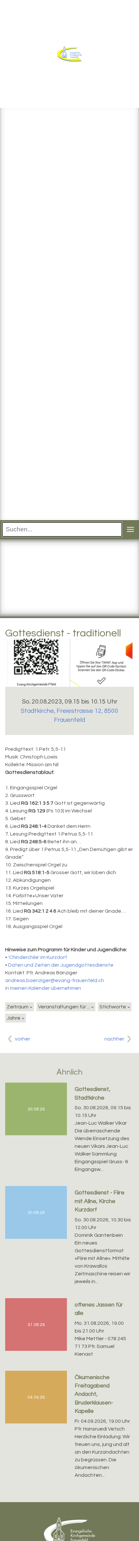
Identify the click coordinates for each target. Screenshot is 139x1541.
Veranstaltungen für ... (64, 1006)
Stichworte (113, 1006)
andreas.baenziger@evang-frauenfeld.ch (54, 980)
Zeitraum (17, 1006)
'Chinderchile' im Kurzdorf (37, 957)
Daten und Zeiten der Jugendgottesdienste (60, 965)
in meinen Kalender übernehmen (43, 988)
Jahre (13, 1018)
